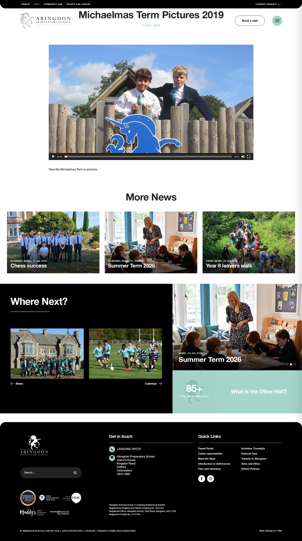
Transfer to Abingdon (253, 459)
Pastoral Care (249, 454)
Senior (25, 4)
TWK (279, 531)
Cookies (90, 531)
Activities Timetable (253, 449)
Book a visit (250, 21)
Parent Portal (205, 449)
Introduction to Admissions (214, 464)
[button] (151, 102)
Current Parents (266, 4)
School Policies (250, 469)
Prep (36, 4)
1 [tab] (287, 364)
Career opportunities (210, 454)
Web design (266, 531)
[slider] (148, 156)
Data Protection (72, 531)
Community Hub (53, 4)
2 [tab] (291, 364)
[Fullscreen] (248, 156)
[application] (151, 102)
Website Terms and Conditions (117, 531)
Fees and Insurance (209, 469)
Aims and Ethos (250, 464)
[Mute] (243, 156)
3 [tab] (295, 364)
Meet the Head (206, 459)
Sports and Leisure (78, 4)
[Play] (53, 156)
